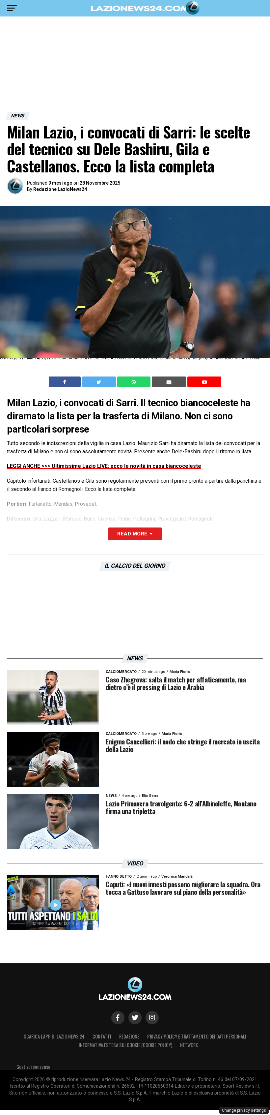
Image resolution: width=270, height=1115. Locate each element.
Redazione (129, 1036)
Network (189, 1044)
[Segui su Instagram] (152, 1017)
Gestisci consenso (33, 1066)
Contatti (102, 1036)
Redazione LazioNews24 (60, 189)
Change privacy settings (244, 1110)
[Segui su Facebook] (117, 1017)
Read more (132, 534)
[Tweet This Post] (99, 382)
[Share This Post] (134, 382)
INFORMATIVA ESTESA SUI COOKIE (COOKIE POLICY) (125, 1044)
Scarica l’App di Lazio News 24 (54, 1036)
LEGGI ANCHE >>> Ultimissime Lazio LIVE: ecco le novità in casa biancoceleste (104, 466)
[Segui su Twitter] (135, 1017)
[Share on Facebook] (65, 382)
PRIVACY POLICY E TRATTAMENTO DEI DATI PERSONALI (196, 1036)
